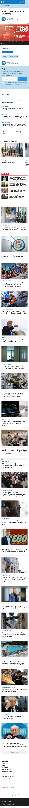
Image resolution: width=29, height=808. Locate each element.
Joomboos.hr (13, 787)
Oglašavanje (4, 767)
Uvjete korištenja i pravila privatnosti (14, 84)
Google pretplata (7, 52)
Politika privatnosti (6, 771)
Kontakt (3, 765)
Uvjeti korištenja (6, 769)
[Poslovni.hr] (2, 2)
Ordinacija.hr (11, 779)
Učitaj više (14, 752)
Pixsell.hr (3, 783)
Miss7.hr (12, 785)
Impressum (4, 761)
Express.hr (9, 783)
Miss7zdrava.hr (5, 787)
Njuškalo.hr (10, 781)
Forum (3, 763)
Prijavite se (22, 79)
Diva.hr (17, 779)
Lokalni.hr (3, 781)
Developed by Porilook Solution (8, 804)
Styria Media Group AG (6, 801)
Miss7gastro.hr (5, 785)
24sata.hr (16, 781)
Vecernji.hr (4, 779)
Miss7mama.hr (16, 783)
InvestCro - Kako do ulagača (10, 56)
